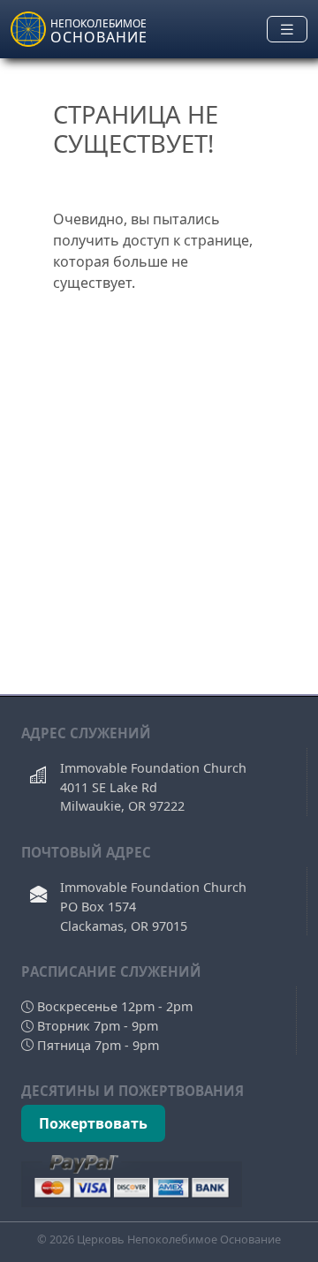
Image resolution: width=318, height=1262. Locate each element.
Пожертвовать (93, 1123)
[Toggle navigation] (287, 29)
